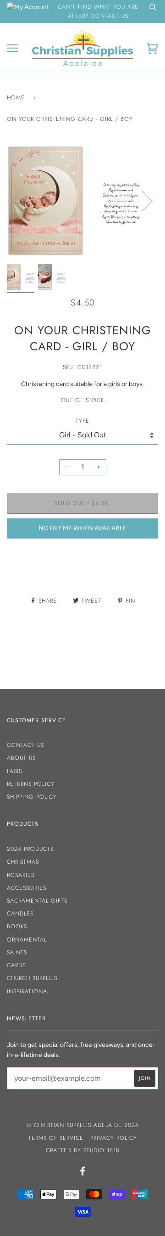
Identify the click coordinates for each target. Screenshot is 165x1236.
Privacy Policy (113, 1138)
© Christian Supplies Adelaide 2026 (83, 1125)
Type (82, 421)
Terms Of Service (55, 1138)
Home (16, 97)
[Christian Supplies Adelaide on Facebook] (83, 1173)
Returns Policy (31, 784)
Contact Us (25, 745)
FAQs (14, 771)
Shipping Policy (32, 797)
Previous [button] (22, 201)
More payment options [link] (82, 577)
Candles (20, 913)
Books (17, 926)
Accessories (26, 888)
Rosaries (20, 875)
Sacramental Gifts (37, 901)
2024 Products (30, 849)
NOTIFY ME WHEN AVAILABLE (82, 528)
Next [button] (141, 201)
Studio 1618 (101, 1150)
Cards (16, 965)
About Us (21, 758)
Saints (17, 952)
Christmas (23, 862)
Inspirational (28, 991)
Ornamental (27, 940)
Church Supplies (32, 978)
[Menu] (12, 48)
